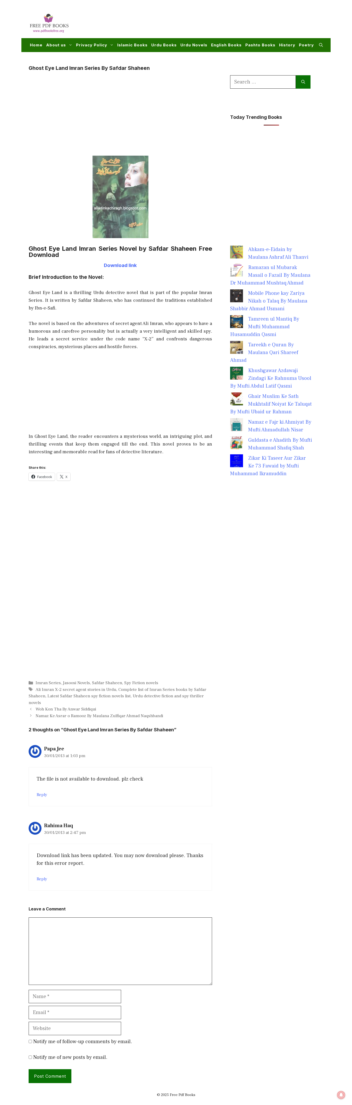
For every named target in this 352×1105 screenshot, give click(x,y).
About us (56, 45)
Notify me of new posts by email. (70, 1057)
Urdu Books (164, 45)
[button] (321, 45)
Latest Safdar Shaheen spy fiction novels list (89, 696)
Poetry (306, 45)
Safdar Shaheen (107, 683)
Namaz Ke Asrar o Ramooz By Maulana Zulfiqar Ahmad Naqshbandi (99, 716)
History (287, 45)
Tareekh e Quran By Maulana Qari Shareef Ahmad (264, 352)
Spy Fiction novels (141, 683)
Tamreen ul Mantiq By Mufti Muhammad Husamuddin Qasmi (264, 327)
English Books (226, 45)
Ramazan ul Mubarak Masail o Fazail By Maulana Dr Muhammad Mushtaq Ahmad (270, 275)
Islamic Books (132, 45)
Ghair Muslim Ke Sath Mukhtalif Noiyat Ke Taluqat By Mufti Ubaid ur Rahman (271, 404)
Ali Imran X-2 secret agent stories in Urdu (76, 689)
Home (36, 45)
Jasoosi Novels (76, 683)
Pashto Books (260, 45)
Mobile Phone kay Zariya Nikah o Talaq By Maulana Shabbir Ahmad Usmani (268, 301)
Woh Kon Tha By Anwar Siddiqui (66, 709)
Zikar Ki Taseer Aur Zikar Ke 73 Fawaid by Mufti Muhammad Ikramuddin (268, 466)
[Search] (303, 82)
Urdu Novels (193, 45)
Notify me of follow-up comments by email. (82, 1041)
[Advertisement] (229, 22)
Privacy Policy (91, 45)
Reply (42, 795)
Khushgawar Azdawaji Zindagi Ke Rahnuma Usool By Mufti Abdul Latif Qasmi (270, 378)
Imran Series (48, 683)
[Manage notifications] (341, 1095)
